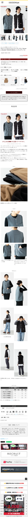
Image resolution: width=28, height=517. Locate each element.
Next (25, 19)
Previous (2, 19)
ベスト (17, 43)
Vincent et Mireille (11, 43)
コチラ (11, 400)
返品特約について (4, 438)
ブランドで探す (4, 43)
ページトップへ (26, 479)
